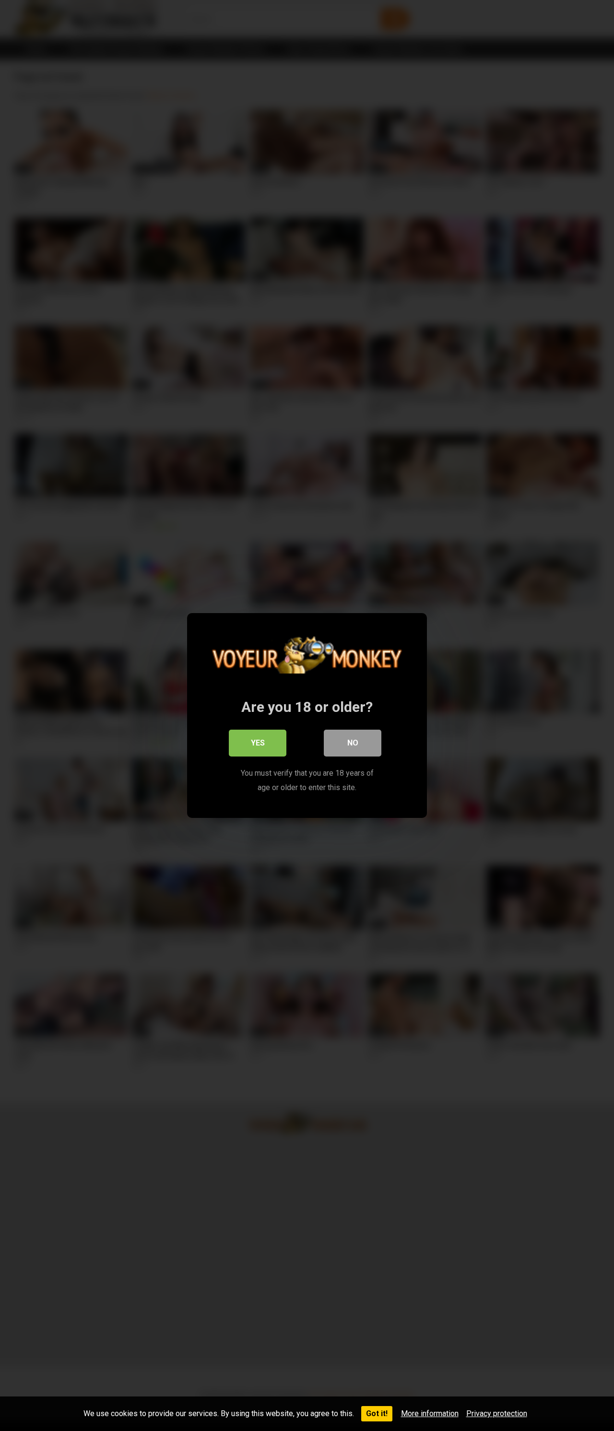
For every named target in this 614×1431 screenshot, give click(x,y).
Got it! (377, 1413)
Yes (258, 742)
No (352, 742)
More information (430, 1413)
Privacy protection (496, 1413)
